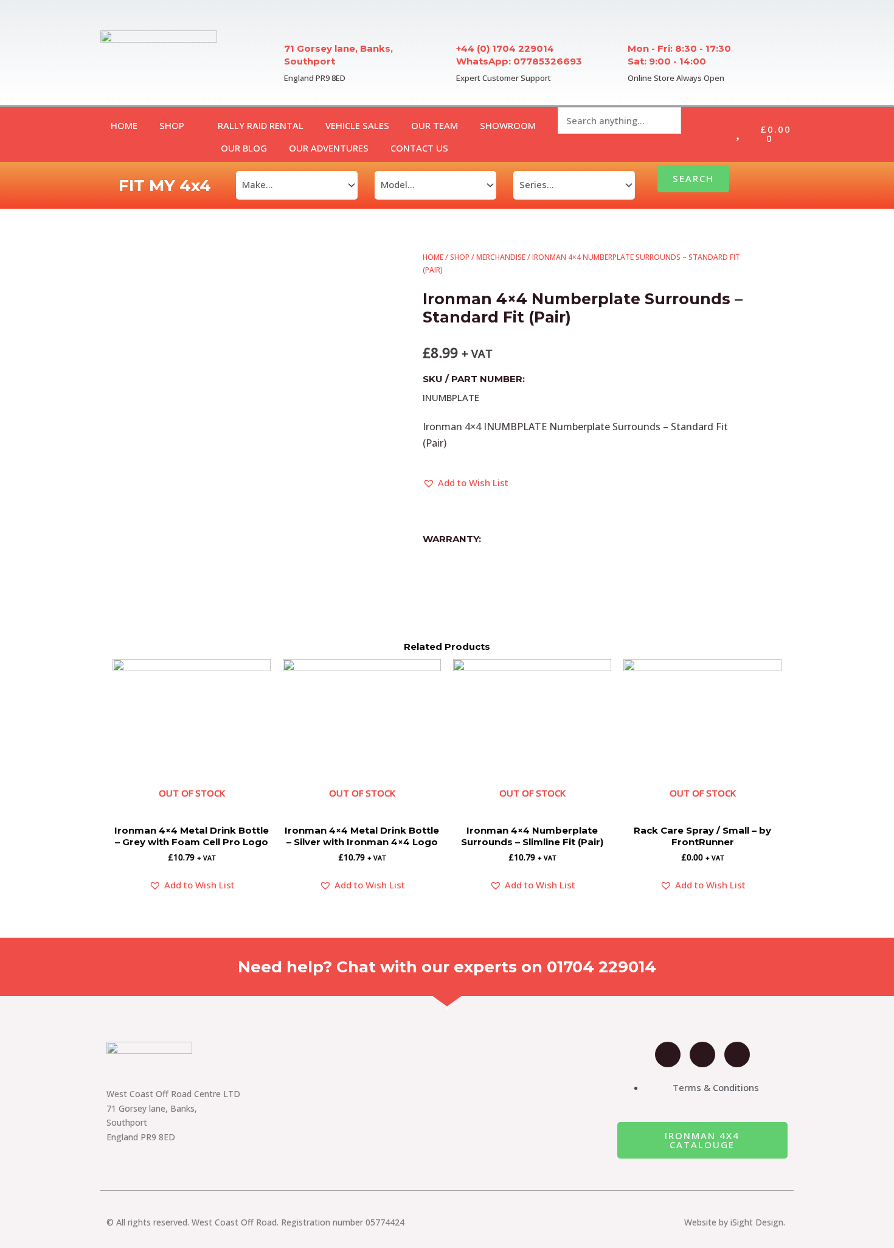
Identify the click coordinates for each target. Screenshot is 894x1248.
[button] (465, 483)
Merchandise (500, 257)
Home (433, 257)
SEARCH (693, 178)
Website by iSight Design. (734, 1222)
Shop (460, 257)
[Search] (577, 148)
